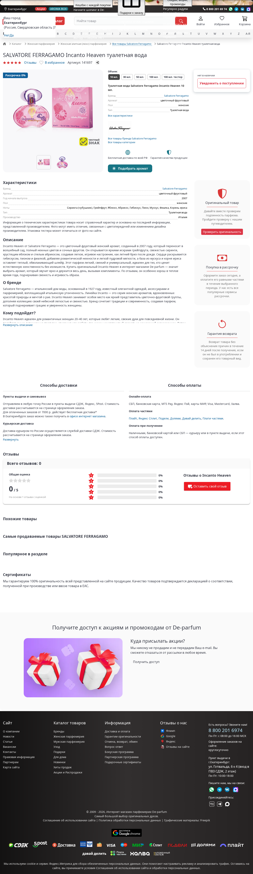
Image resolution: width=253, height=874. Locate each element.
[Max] (248, 9)
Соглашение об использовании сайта (69, 820)
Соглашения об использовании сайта (122, 868)
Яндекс (171, 741)
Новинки (59, 762)
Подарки (59, 752)
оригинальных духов (143, 816)
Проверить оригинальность (222, 232)
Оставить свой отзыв (210, 486)
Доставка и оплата (117, 731)
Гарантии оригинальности (123, 736)
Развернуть (11, 439)
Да (12, 35)
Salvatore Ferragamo (176, 95)
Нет (7, 35)
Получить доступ (146, 662)
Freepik (205, 820)
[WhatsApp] (230, 9)
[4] (15, 62)
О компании (11, 731)
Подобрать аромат (133, 168)
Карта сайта (11, 767)
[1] (4, 62)
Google (170, 736)
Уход (57, 747)
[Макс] (227, 804)
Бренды (59, 731)
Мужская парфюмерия (69, 741)
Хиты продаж (63, 767)
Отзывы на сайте (178, 746)
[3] (12, 62)
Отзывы (30, 62)
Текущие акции (173, 44)
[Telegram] (236, 9)
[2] (8, 62)
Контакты (9, 752)
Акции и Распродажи (68, 772)
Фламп (170, 730)
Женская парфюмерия (69, 736)
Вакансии (9, 747)
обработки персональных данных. (176, 868)
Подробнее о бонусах (88, 49)
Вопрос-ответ (114, 747)
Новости (8, 736)
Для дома (60, 757)
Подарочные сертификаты (123, 762)
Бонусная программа (119, 752)
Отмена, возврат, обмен (121, 741)
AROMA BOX (58, 9)
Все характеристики (120, 115)
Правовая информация (19, 757)
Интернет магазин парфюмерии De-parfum (136, 812)
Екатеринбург (17, 9)
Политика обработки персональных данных (130, 820)
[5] (19, 62)
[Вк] (242, 9)
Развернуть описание (18, 325)
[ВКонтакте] (211, 804)
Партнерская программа (122, 757)
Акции (41, 9)
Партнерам (10, 762)
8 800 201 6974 (226, 730)
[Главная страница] (5, 43)
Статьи (7, 741)
